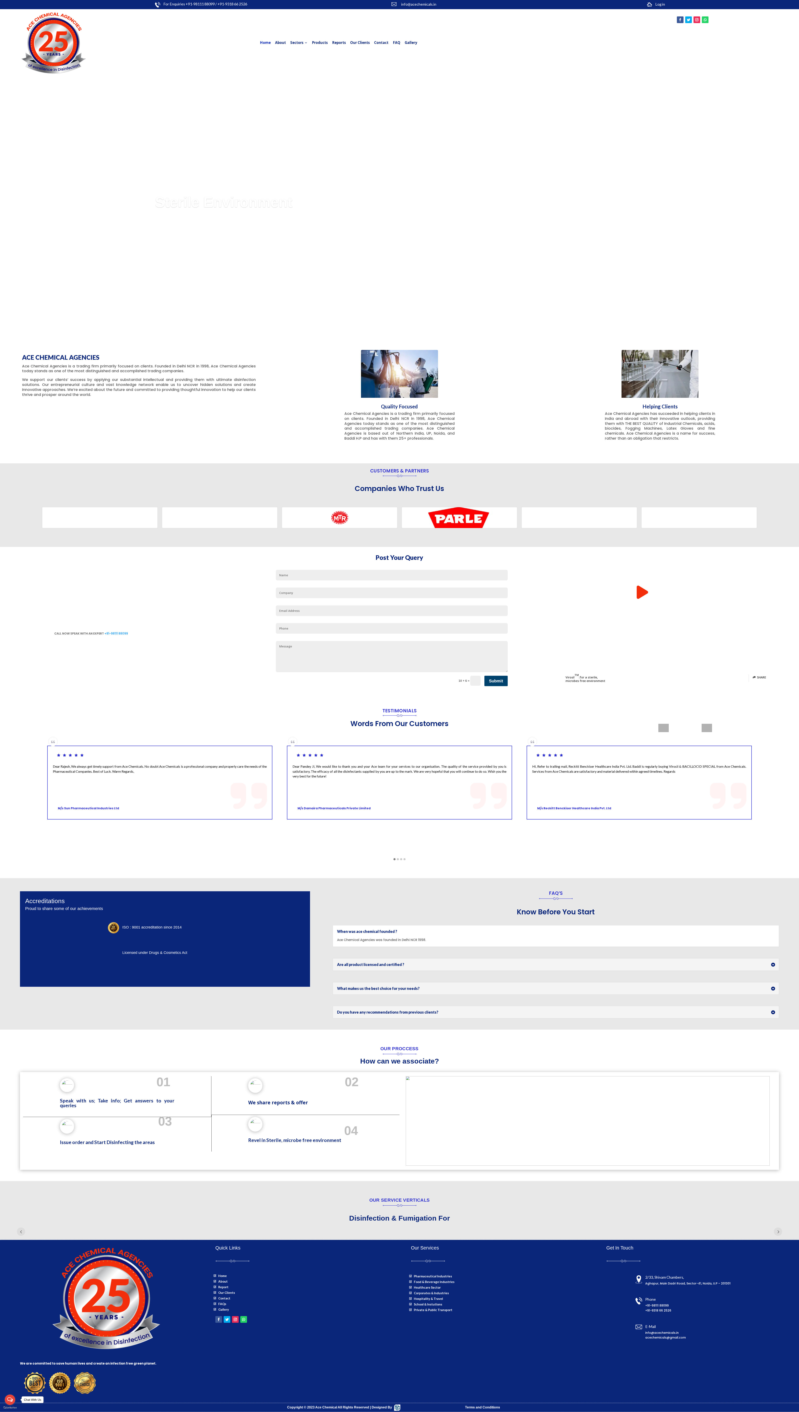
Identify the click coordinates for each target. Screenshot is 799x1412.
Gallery (411, 42)
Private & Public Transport (433, 1310)
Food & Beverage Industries (434, 1282)
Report (223, 1287)
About (280, 42)
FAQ (396, 42)
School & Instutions (428, 1304)
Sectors (296, 42)
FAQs (222, 1304)
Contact (381, 42)
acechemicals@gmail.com (665, 1337)
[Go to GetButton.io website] (10, 1407)
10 (425, 310)
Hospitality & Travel (428, 1298)
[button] (394, 859)
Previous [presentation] (663, 728)
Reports (339, 42)
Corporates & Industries (431, 1293)
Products (320, 42)
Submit (496, 681)
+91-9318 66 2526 (658, 1310)
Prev (21, 1231)
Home (265, 42)
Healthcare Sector (427, 1287)
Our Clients (360, 42)
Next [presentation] (706, 728)
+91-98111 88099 (116, 633)
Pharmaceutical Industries (433, 1276)
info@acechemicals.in (662, 1333)
